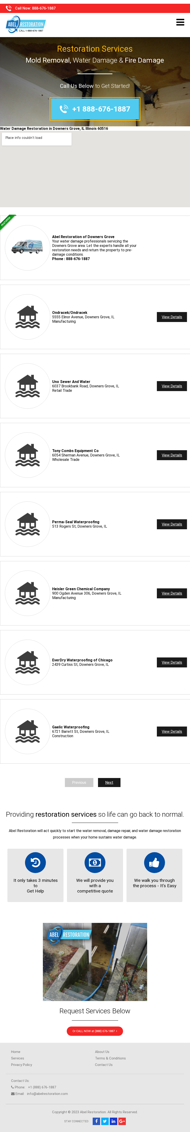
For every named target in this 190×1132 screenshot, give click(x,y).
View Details (172, 317)
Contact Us (104, 1065)
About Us (102, 1052)
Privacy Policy (21, 1065)
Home (15, 1052)
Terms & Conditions (110, 1058)
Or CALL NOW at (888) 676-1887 (94, 1031)
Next (109, 782)
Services (17, 1058)
